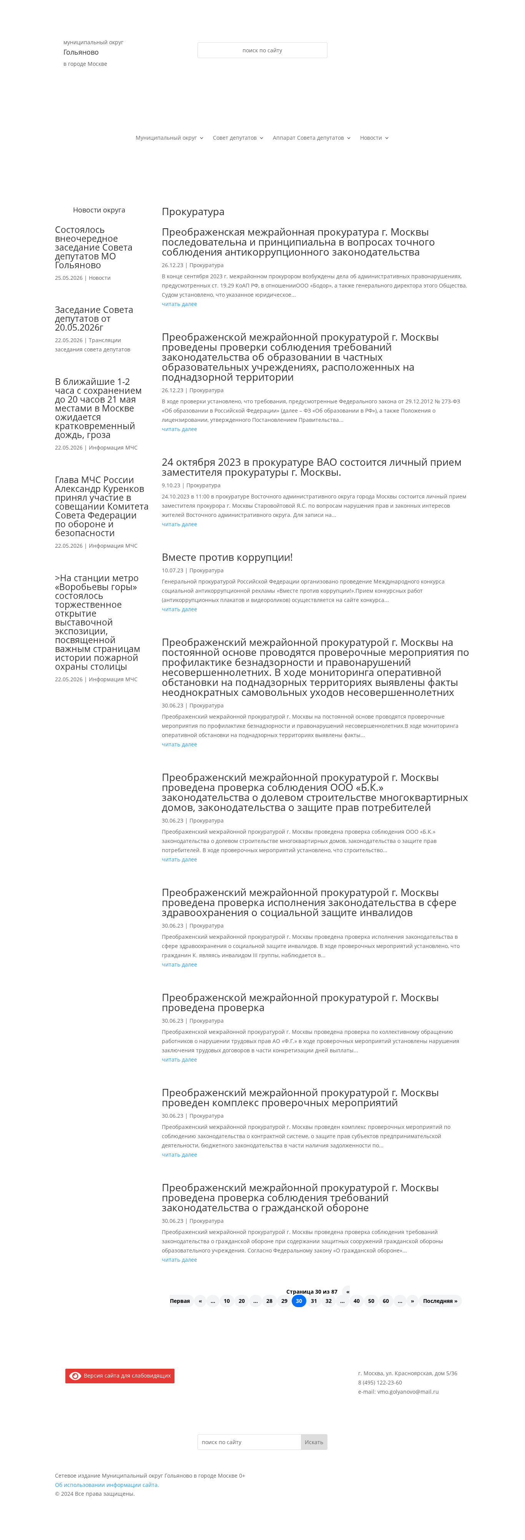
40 (357, 1300)
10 (227, 1300)
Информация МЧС (113, 447)
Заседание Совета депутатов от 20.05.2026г (94, 318)
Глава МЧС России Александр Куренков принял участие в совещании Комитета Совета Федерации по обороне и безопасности (102, 506)
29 (284, 1300)
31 (314, 1300)
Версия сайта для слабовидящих (126, 1375)
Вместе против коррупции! (227, 557)
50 (371, 1300)
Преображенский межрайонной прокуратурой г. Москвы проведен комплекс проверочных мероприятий (300, 1097)
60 (386, 1300)
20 (242, 1300)
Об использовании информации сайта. (107, 1484)
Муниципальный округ (166, 138)
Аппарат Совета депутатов (308, 138)
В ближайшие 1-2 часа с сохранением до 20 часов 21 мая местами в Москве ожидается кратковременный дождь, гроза (98, 408)
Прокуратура (206, 265)
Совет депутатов (235, 138)
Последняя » (440, 1300)
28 (269, 1300)
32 (329, 1300)
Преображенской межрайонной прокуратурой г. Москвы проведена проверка (300, 1002)
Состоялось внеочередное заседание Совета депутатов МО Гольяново (94, 247)
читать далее (179, 304)
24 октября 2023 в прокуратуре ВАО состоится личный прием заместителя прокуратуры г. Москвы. (312, 467)
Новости (371, 138)
